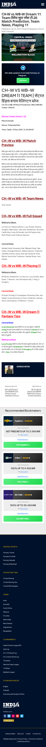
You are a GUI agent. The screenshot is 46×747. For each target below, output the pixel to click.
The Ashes (6, 661)
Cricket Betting (8, 578)
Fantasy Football (9, 556)
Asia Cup (6, 649)
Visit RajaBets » (23, 445)
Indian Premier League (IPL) (12, 645)
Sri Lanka (6, 616)
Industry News (10, 734)
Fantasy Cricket (8, 552)
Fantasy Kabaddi (9, 560)
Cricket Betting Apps (10, 586)
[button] (5, 715)
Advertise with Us (24, 741)
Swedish (6, 690)
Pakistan (6, 612)
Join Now (23, 80)
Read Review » (23, 439)
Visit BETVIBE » (23, 518)
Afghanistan (7, 627)
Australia (6, 604)
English (5, 686)
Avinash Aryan (23, 366)
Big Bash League (9, 672)
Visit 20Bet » (23, 482)
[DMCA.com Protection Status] (8, 720)
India (5, 600)
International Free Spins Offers (13, 694)
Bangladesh (7, 631)
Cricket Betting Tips (10, 582)
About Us (20, 734)
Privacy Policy (23, 739)
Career (28, 734)
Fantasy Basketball (10, 564)
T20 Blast (6, 668)
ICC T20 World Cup (10, 653)
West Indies (7, 619)
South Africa (7, 608)
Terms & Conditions (36, 739)
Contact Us (37, 734)
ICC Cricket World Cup (11, 657)
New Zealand (7, 623)
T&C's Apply (24, 434)
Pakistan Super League (11, 664)
